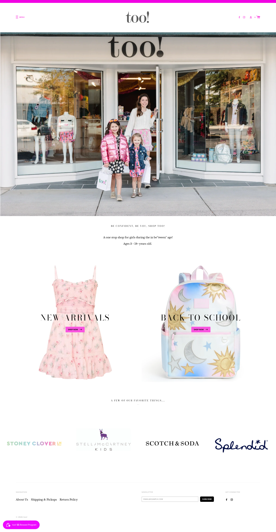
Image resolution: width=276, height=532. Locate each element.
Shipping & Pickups (44, 499)
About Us (22, 499)
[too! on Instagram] (244, 17)
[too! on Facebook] (239, 17)
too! (25, 517)
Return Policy (69, 499)
